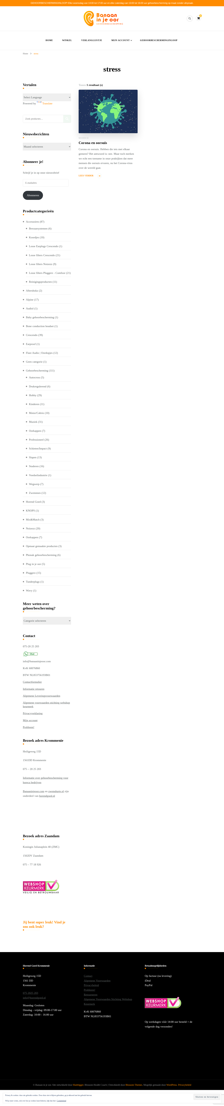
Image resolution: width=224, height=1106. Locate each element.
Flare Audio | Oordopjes (39, 352)
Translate (47, 103)
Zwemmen (35, 492)
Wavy (29, 590)
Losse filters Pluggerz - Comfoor (47, 272)
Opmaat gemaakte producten (42, 546)
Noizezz (30, 528)
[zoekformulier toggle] (190, 19)
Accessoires (32, 221)
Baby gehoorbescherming (40, 317)
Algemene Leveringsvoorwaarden (41, 695)
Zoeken (67, 119)
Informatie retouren (33, 688)
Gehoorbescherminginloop (159, 40)
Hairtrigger (78, 1085)
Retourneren (90, 994)
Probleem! (28, 727)
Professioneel (36, 439)
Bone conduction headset (40, 326)
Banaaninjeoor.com (33, 791)
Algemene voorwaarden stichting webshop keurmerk (46, 704)
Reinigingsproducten (40, 281)
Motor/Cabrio (36, 412)
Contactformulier (32, 681)
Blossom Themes (134, 1085)
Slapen (32, 457)
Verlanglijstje (91, 40)
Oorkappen (35, 430)
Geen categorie (34, 361)
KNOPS (30, 510)
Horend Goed (33, 501)
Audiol (30, 308)
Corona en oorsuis (93, 143)
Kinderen (34, 404)
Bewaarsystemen (38, 228)
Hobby (32, 395)
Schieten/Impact (38, 448)
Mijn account (120, 40)
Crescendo (31, 335)
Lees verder (86, 176)
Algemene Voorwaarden (97, 980)
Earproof (31, 344)
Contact (88, 975)
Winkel (67, 40)
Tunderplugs (33, 581)
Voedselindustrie (38, 475)
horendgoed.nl (47, 795)
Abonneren (33, 195)
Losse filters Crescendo (42, 255)
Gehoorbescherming (37, 370)
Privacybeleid (91, 985)
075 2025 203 (30, 992)
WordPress (171, 1085)
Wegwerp (34, 484)
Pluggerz (31, 572)
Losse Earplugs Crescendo (43, 246)
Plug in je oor (33, 564)
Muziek (33, 421)
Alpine (29, 299)
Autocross (34, 377)
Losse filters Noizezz (40, 264)
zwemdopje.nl (56, 791)
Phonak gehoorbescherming (41, 555)
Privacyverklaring (33, 713)
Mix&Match (33, 519)
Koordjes (34, 237)
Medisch (84, 138)
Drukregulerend (37, 386)
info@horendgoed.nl (34, 997)
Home (49, 40)
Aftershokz (32, 290)
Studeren (34, 466)
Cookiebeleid (61, 1101)
